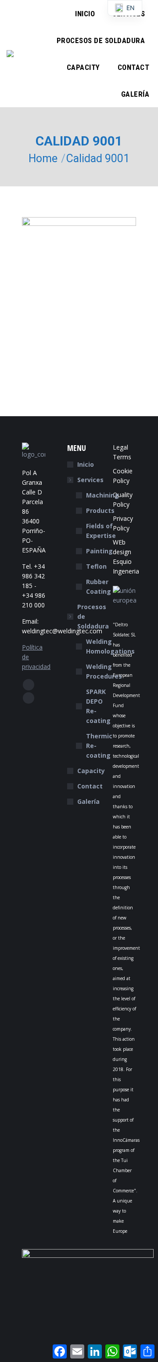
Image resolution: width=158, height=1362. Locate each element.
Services (90, 480)
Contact (90, 786)
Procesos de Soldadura (93, 616)
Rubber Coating (98, 586)
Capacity (91, 770)
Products (100, 510)
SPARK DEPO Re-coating (98, 706)
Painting (99, 551)
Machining (102, 495)
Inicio (85, 464)
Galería (88, 801)
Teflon (96, 566)
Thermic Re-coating (99, 745)
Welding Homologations (110, 646)
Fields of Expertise (101, 531)
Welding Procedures (104, 671)
